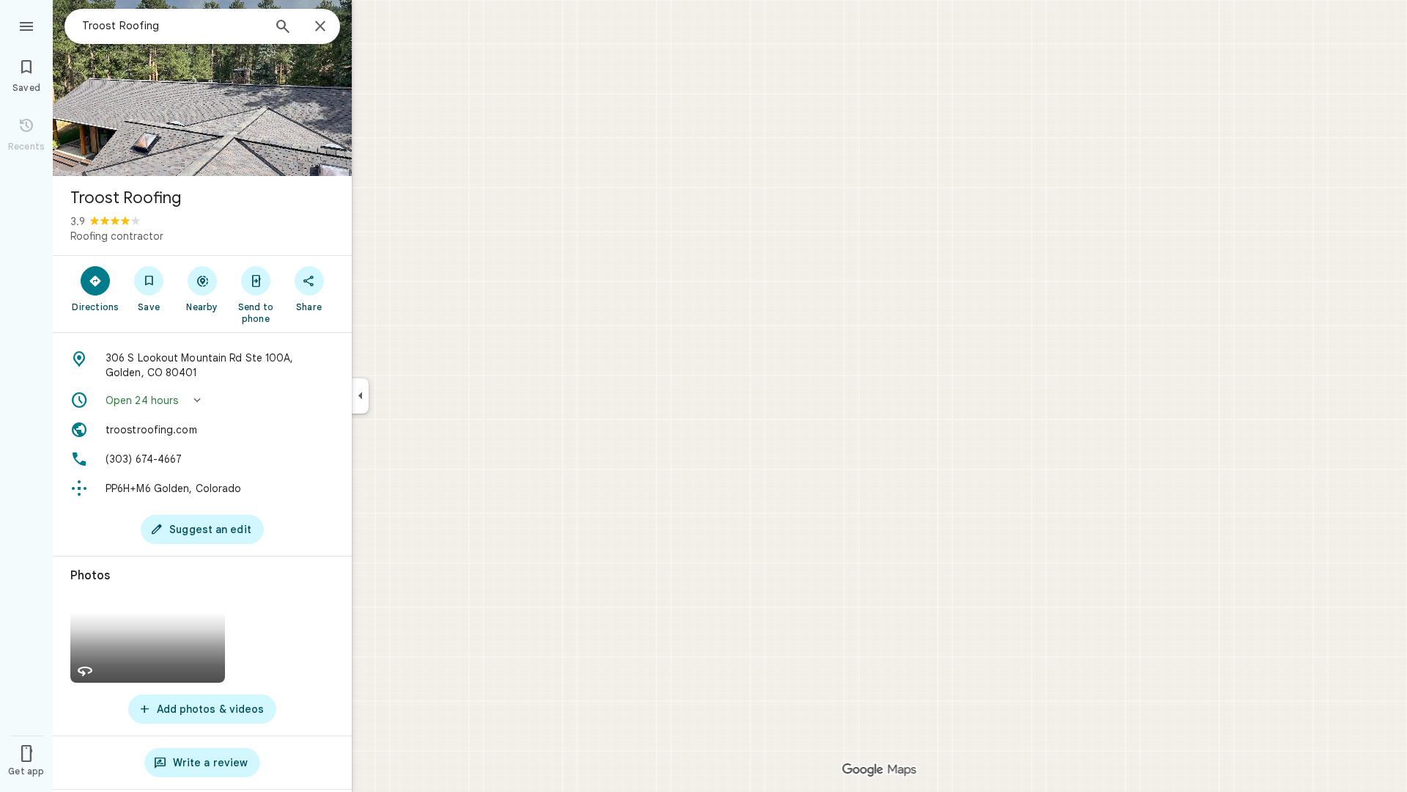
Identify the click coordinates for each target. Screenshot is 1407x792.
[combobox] (172, 25)
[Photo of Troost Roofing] (202, 88)
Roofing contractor (116, 236)
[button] (202, 400)
